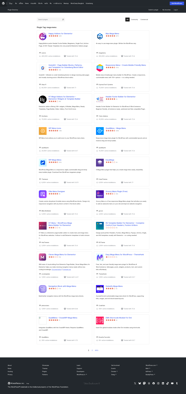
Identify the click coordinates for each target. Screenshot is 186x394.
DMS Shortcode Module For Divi (119, 318)
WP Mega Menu (55, 160)
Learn (78, 365)
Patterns (45, 374)
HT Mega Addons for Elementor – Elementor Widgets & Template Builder (65, 98)
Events (113, 368)
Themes (44, 368)
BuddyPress (150, 374)
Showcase (45, 365)
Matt (148, 368)
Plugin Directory (13, 10)
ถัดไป (96, 350)
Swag (113, 374)
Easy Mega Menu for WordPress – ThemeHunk (125, 255)
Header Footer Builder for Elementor (121, 97)
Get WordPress (177, 3)
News (9, 368)
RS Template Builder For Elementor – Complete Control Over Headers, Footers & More (125, 224)
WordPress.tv (82, 374)
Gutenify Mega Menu (114, 286)
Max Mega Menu (112, 34)
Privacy (10, 374)
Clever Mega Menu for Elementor (62, 255)
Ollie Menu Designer (57, 191)
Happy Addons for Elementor (60, 34)
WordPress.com (151, 365)
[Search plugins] (63, 19)
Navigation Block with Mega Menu (62, 286)
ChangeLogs (67, 269)
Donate (114, 371)
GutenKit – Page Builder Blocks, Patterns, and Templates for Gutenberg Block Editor (66, 66)
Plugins (44, 371)
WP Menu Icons (55, 128)
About (10, 365)
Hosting (10, 371)
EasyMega (110, 160)
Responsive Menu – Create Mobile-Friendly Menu (126, 65)
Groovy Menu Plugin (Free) (117, 191)
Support (79, 368)
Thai (27, 383)
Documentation (57, 269)
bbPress (149, 371)
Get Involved (115, 365)
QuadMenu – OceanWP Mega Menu (63, 318)
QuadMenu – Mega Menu (116, 128)
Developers (80, 371)
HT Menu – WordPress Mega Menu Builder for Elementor (60, 224)
